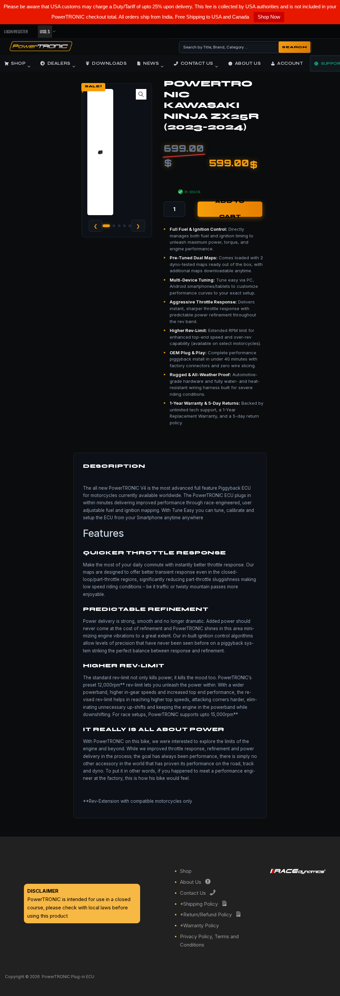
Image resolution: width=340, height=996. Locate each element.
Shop (18, 63)
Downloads (109, 63)
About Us (248, 63)
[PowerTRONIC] (40, 49)
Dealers (58, 63)
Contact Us (197, 63)
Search (294, 47)
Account (290, 63)
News (151, 63)
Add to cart (230, 209)
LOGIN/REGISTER (16, 31)
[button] (141, 94)
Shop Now (269, 17)
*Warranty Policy (199, 925)
